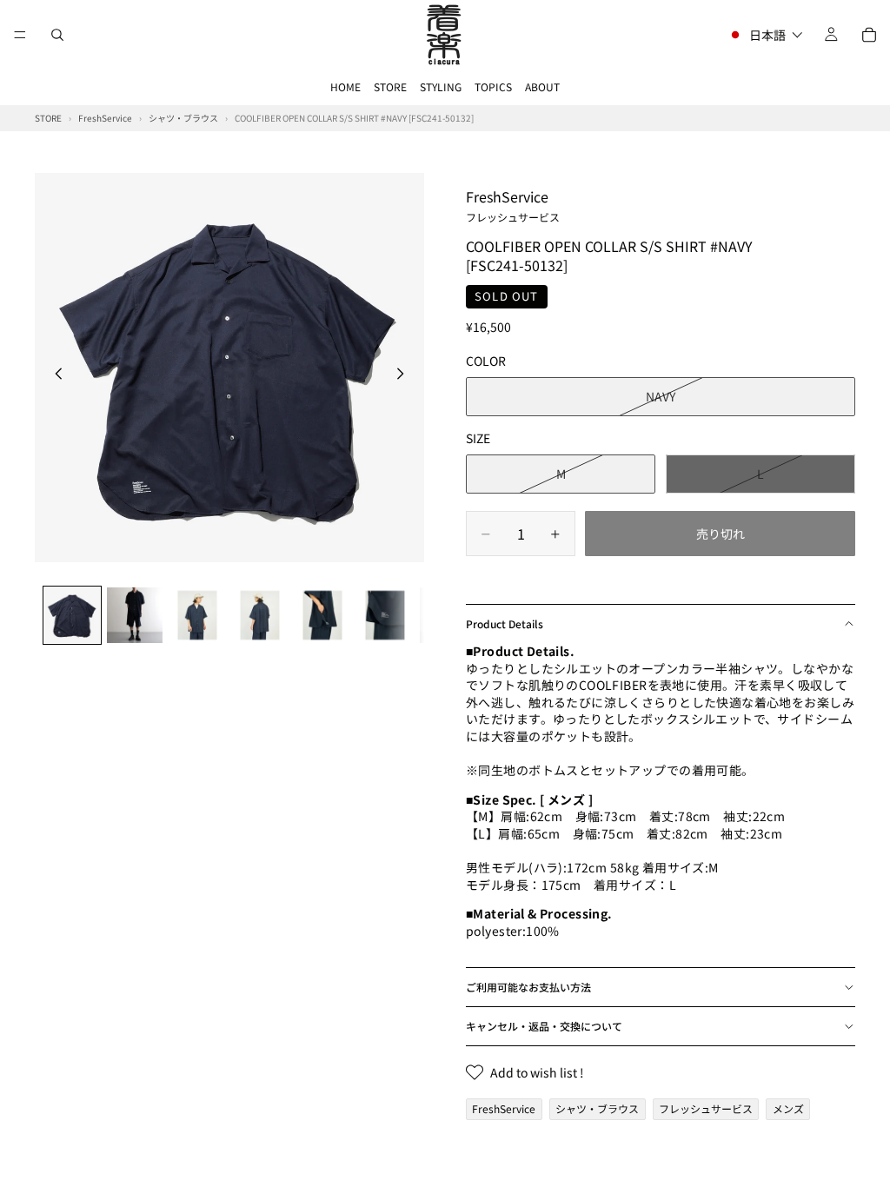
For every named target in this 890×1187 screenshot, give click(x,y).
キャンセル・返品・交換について (544, 1025)
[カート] (869, 35)
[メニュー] (20, 35)
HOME (345, 86)
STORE (390, 86)
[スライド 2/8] (135, 615)
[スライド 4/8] (260, 615)
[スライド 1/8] (72, 615)
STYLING (441, 86)
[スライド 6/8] (385, 615)
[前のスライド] (54, 375)
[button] (765, 34)
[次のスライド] (405, 375)
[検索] (57, 35)
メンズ (788, 1108)
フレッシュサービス (706, 1108)
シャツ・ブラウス (597, 1108)
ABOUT (542, 86)
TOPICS (493, 86)
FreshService (513, 205)
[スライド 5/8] (322, 615)
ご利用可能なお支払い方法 (528, 986)
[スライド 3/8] (197, 615)
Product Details (504, 623)
